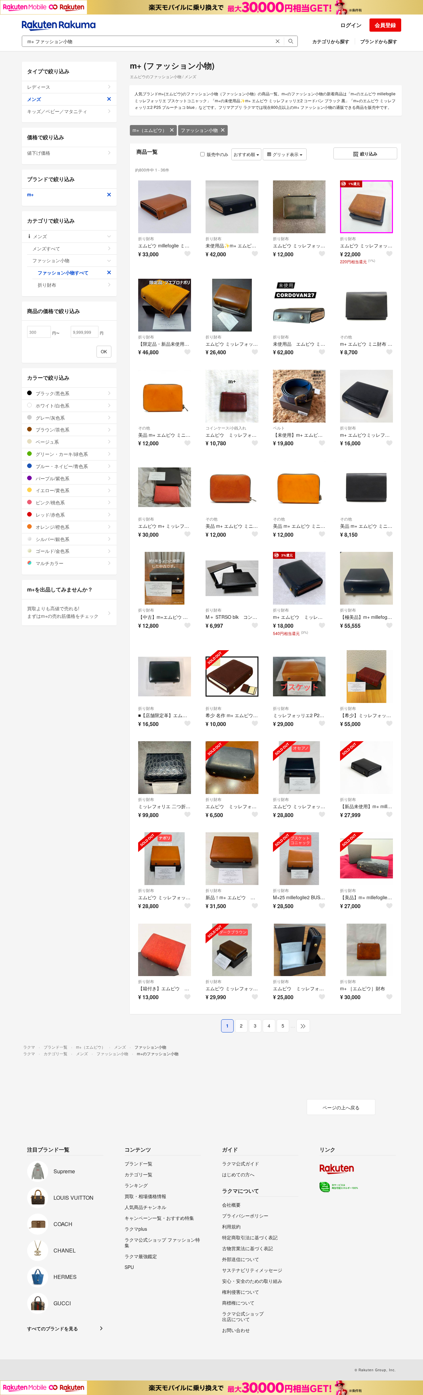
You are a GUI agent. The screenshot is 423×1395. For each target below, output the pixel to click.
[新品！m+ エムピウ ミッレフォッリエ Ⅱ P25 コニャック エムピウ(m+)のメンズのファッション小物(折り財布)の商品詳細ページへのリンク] (232, 858)
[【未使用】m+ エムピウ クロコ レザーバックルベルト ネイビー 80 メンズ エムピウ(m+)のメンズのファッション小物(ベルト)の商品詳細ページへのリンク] (299, 396)
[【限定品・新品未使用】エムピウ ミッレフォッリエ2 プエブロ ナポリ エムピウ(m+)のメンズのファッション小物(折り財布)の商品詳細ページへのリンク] (164, 305)
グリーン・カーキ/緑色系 (61, 454)
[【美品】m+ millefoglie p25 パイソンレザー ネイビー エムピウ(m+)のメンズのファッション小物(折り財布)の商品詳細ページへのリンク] (366, 858)
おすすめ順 (245, 154)
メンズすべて (46, 248)
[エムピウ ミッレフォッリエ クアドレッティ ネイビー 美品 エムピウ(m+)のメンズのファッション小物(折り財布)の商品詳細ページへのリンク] (232, 767)
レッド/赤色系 (49, 514)
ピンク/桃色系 (49, 502)
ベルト (279, 427)
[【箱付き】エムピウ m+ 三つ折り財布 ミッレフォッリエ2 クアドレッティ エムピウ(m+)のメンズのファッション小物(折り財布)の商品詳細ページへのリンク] (164, 950)
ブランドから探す (378, 41)
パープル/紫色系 (51, 478)
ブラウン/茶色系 (51, 429)
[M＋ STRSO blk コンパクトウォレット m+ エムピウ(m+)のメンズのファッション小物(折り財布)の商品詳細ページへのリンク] (232, 578)
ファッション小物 (199, 130)
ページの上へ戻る (341, 1107)
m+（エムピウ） (150, 130)
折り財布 (146, 238)
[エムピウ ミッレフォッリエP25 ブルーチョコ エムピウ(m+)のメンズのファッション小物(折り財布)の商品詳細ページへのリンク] (299, 950)
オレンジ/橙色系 (51, 526)
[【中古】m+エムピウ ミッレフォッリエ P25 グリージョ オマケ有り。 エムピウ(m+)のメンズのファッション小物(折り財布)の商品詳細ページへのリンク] (164, 578)
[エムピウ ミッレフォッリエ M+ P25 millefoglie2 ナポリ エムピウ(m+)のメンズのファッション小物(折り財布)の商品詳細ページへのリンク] (164, 858)
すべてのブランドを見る (52, 1328)
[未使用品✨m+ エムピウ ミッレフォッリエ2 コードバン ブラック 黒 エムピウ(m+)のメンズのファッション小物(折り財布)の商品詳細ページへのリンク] (232, 206)
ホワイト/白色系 (51, 405)
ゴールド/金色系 (51, 551)
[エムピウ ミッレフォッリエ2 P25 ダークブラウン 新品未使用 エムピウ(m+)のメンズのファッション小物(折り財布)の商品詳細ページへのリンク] (232, 305)
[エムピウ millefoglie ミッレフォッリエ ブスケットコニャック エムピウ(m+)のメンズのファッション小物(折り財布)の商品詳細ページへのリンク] (164, 206)
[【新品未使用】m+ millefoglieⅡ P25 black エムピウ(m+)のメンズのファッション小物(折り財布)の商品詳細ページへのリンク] (366, 767)
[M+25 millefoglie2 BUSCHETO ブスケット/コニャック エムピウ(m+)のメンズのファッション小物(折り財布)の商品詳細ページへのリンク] (299, 858)
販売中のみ (217, 154)
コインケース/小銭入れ (226, 427)
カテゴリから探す (330, 41)
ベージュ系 (46, 441)
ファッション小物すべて (63, 272)
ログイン (351, 25)
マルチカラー (48, 563)
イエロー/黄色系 (51, 490)
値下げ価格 (38, 152)
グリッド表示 (285, 154)
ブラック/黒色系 (51, 393)
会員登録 (385, 25)
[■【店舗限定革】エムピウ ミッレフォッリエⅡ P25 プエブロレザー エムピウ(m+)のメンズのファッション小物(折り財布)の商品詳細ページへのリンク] (164, 676)
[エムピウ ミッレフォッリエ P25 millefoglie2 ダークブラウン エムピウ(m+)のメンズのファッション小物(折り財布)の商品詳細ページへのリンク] (232, 950)
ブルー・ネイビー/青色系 (61, 466)
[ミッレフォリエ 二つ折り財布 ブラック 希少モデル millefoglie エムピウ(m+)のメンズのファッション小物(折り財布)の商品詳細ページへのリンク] (164, 767)
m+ (30, 194)
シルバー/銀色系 (51, 539)
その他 (346, 336)
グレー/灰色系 (49, 417)
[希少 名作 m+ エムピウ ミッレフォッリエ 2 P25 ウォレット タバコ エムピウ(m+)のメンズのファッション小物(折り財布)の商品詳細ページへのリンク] (232, 676)
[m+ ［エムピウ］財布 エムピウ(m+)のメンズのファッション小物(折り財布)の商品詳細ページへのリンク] (366, 950)
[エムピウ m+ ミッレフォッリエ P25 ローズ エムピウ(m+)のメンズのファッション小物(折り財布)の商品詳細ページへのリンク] (164, 487)
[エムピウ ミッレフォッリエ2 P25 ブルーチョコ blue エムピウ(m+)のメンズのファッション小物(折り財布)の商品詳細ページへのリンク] (299, 206)
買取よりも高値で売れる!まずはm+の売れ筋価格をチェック (62, 612)
